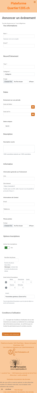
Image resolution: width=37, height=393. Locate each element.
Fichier (5, 223)
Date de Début (7, 104)
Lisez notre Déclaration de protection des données (18, 392)
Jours (27, 279)
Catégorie (6, 71)
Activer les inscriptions (10, 244)
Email (5, 43)
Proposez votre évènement (11, 334)
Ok (2, 389)
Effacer (31, 81)
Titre (5, 64)
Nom (5, 33)
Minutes (20, 285)
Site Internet (7, 183)
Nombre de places (9, 257)
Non (12, 247)
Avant (7, 293)
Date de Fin (6, 111)
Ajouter (7, 126)
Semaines (21, 279)
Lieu (4, 176)
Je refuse (8, 389)
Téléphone (6, 209)
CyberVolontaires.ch (28, 347)
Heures (12, 285)
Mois (11, 279)
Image (5, 79)
